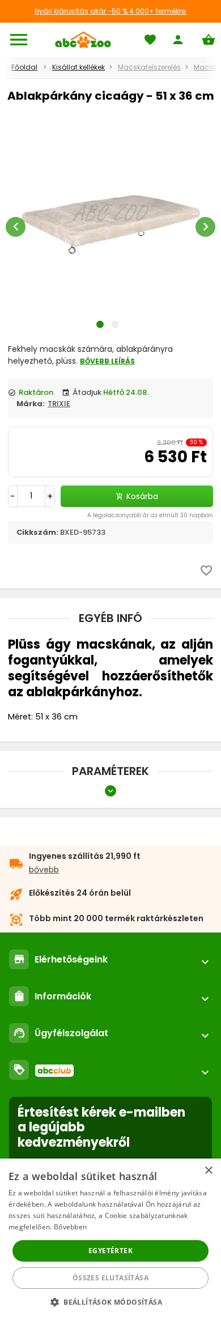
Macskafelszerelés (149, 67)
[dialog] (110, 1239)
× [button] (208, 1170)
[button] (110, 1301)
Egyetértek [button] (110, 1250)
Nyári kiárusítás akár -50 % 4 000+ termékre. (111, 11)
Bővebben (70, 1227)
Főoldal (24, 67)
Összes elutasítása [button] (110, 1278)
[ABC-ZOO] (83, 39)
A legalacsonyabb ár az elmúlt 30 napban (150, 515)
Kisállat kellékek (78, 67)
